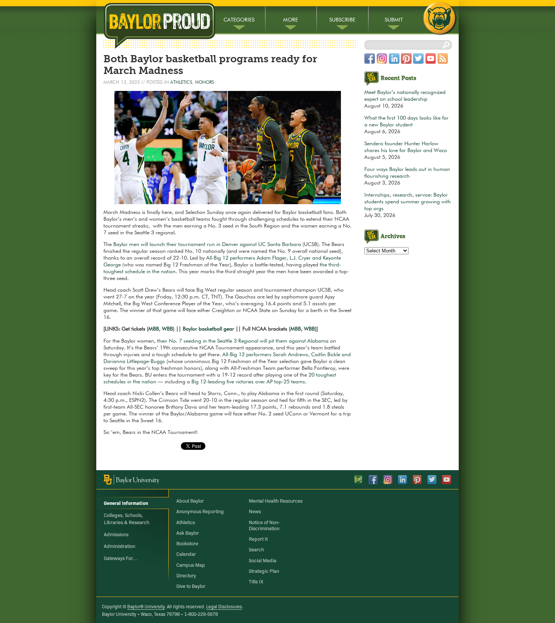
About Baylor (190, 500)
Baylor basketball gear (208, 329)
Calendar (186, 553)
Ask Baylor (187, 532)
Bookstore (187, 543)
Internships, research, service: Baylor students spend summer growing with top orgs (407, 201)
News (255, 511)
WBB (167, 329)
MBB (153, 329)
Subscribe (342, 20)
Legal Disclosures (224, 606)
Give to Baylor (190, 585)
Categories (239, 20)
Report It (258, 538)
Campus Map (190, 564)
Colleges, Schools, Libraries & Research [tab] (126, 518)
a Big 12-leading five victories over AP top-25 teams (246, 382)
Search (256, 549)
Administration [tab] (119, 545)
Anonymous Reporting (200, 511)
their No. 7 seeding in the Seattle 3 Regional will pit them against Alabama (242, 341)
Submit (394, 20)
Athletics (181, 82)
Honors (204, 82)
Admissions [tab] (116, 534)
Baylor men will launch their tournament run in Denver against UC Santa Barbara (207, 244)
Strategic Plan (264, 570)
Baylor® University (146, 606)
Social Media (262, 560)
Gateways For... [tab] (120, 557)
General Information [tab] (126, 502)
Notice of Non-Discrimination (264, 524)
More (290, 20)
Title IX (256, 581)
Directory (186, 575)
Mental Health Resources (275, 500)
